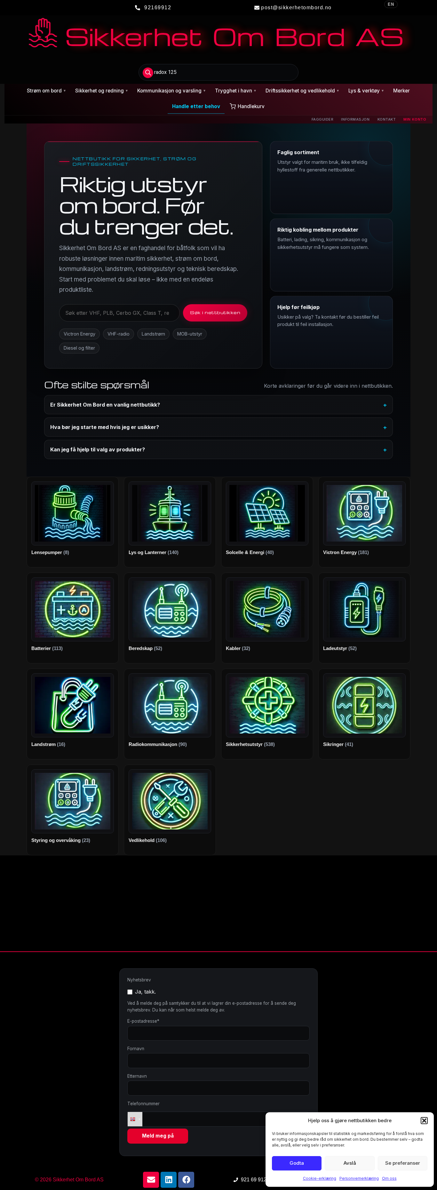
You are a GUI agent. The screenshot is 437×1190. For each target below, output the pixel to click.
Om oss (389, 1178)
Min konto (414, 119)
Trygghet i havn (235, 91)
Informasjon (355, 119)
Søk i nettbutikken (215, 312)
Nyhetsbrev (139, 979)
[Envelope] (151, 1180)
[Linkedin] (169, 1180)
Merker (401, 91)
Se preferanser (402, 1163)
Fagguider (323, 119)
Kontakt (386, 119)
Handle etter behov (196, 106)
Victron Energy (79, 334)
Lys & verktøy (366, 91)
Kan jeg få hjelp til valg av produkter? (97, 449)
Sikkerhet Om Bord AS (234, 36)
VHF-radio (118, 334)
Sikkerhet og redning (101, 91)
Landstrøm (153, 334)
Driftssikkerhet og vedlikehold (302, 91)
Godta (297, 1163)
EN (391, 4)
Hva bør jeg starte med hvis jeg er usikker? (104, 427)
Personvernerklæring (359, 1178)
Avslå (350, 1163)
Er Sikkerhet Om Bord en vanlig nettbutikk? (105, 404)
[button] (424, 1120)
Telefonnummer (143, 1103)
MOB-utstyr (189, 334)
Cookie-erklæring (319, 1178)
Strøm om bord (46, 91)
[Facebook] (186, 1180)
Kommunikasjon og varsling (171, 91)
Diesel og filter (79, 348)
